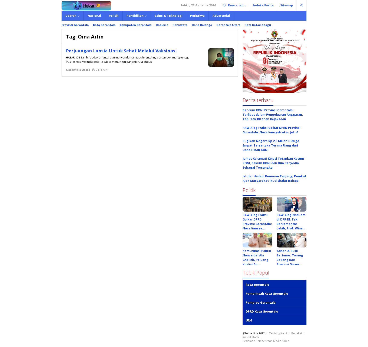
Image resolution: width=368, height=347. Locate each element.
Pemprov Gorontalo (261, 302)
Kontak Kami (251, 337)
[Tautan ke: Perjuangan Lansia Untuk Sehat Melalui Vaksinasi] (221, 57)
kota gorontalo (257, 285)
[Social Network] (301, 5)
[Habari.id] (86, 5)
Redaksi (296, 333)
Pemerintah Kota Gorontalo (267, 294)
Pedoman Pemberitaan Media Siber (266, 341)
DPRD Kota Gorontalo (262, 311)
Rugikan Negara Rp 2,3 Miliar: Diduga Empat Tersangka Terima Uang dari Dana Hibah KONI (271, 145)
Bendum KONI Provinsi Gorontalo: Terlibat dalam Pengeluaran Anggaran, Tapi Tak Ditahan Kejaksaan (273, 114)
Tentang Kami (278, 333)
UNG (249, 320)
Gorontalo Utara (78, 70)
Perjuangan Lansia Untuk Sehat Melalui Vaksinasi (121, 51)
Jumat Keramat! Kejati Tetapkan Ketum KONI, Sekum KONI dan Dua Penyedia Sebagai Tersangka (273, 162)
